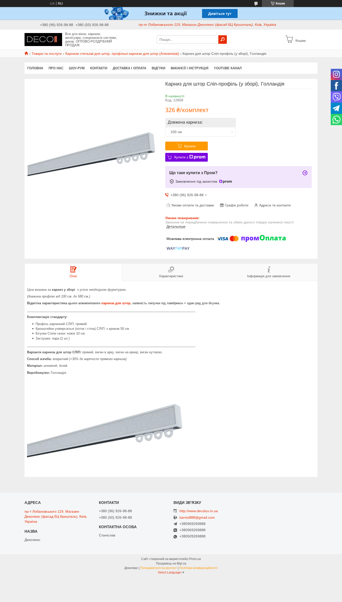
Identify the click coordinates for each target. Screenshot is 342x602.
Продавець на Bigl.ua (171, 563)
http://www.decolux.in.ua (199, 511)
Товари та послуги (47, 54)
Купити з (181, 157)
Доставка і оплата (129, 68)
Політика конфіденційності (198, 568)
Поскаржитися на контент (158, 568)
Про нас (56, 68)
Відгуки (158, 68)
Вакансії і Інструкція (189, 68)
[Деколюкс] (43, 39)
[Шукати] (222, 39)
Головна (35, 68)
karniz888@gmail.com (197, 517)
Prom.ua (195, 559)
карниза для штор (115, 303)
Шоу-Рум (77, 68)
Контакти (98, 68)
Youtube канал (228, 68)
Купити (190, 146)
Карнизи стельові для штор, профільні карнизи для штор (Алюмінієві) (122, 54)
